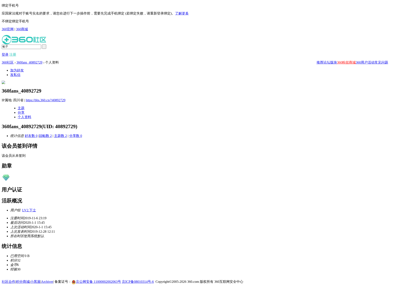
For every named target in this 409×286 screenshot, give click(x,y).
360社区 (8, 62)
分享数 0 (75, 136)
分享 (21, 112)
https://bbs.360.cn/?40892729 (45, 100)
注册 (12, 54)
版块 (333, 62)
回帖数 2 (45, 136)
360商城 (22, 29)
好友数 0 (31, 136)
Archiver (47, 281)
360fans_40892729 (29, 62)
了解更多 (182, 13)
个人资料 (24, 117)
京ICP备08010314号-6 (138, 281)
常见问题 (381, 62)
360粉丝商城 (346, 62)
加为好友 (17, 70)
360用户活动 (365, 62)
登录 (5, 54)
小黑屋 (35, 281)
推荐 (320, 62)
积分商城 (23, 281)
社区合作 (8, 281)
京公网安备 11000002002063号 (98, 281)
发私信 (15, 75)
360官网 (8, 29)
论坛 (326, 62)
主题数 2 (60, 136)
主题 (21, 108)
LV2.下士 (29, 210)
